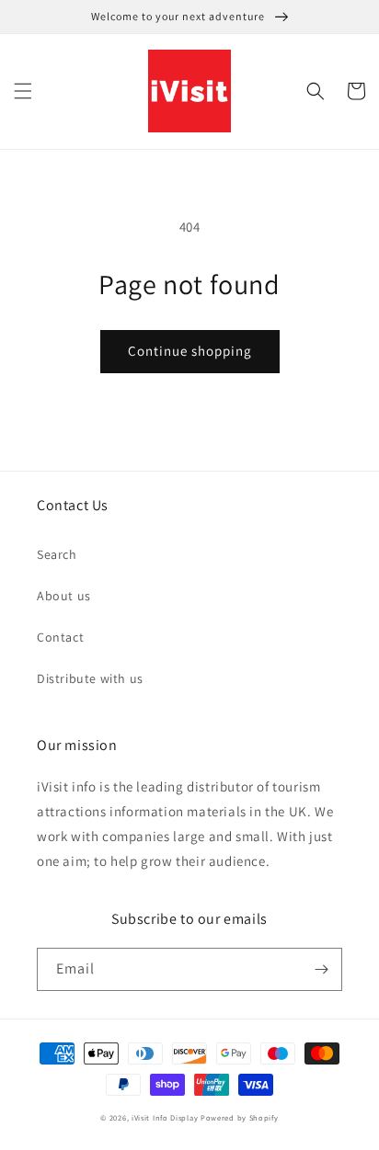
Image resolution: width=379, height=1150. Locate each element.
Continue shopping (190, 350)
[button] (23, 91)
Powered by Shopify (240, 1117)
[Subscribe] (321, 969)
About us (64, 595)
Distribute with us (90, 678)
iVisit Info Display (165, 1117)
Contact (60, 637)
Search (57, 554)
